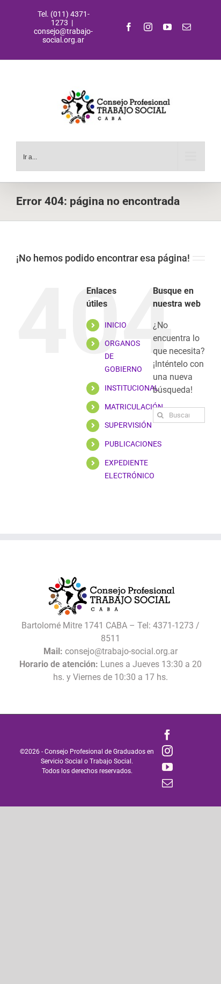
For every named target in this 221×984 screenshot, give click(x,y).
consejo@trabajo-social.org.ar (63, 35)
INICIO (116, 325)
